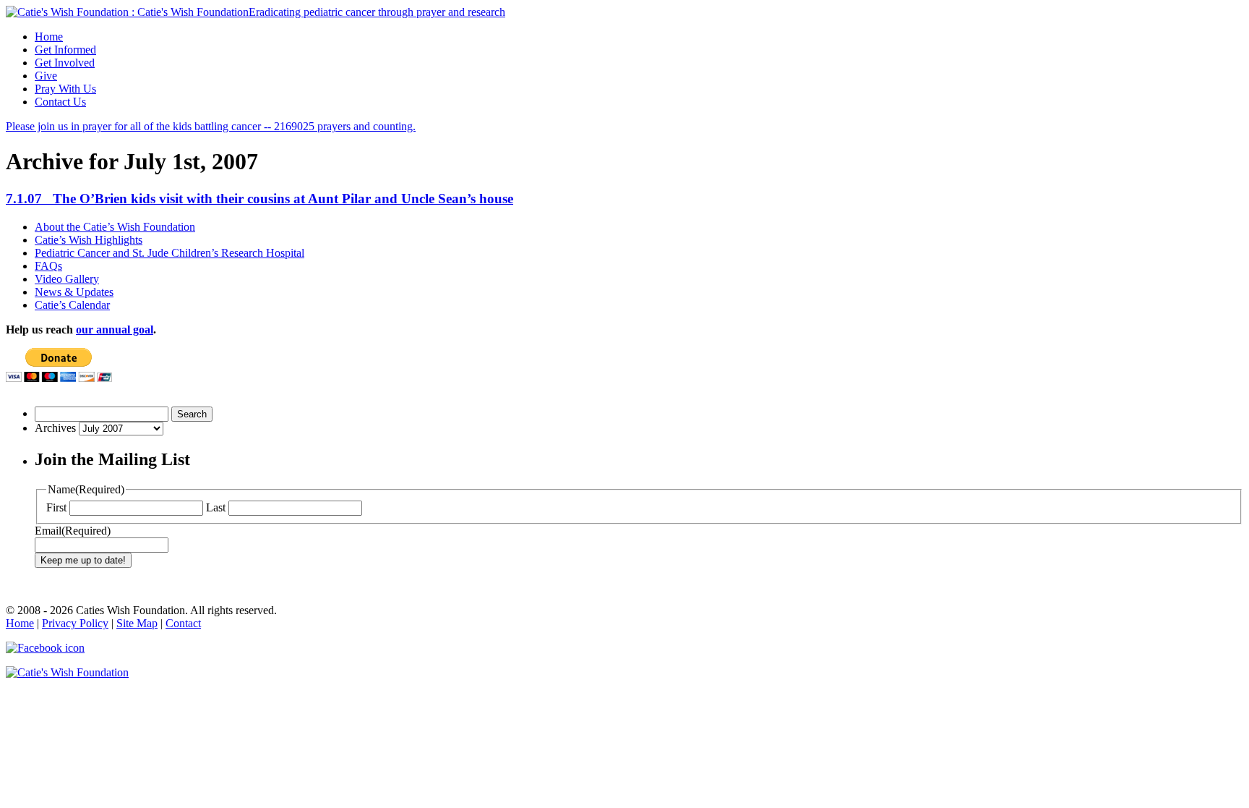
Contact (183, 623)
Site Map (137, 623)
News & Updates (74, 292)
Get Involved (65, 62)
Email (73, 530)
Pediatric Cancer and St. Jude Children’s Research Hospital (169, 253)
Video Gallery (67, 279)
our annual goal (114, 329)
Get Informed (65, 49)
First (56, 507)
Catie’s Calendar (72, 305)
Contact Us (60, 101)
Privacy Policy (75, 623)
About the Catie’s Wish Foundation (115, 227)
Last (216, 507)
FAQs (48, 266)
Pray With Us (65, 88)
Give (46, 75)
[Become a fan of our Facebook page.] (624, 648)
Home (49, 36)
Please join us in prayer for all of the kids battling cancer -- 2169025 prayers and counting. (211, 126)
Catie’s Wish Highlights (88, 240)
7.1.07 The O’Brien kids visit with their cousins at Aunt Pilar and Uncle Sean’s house (259, 198)
